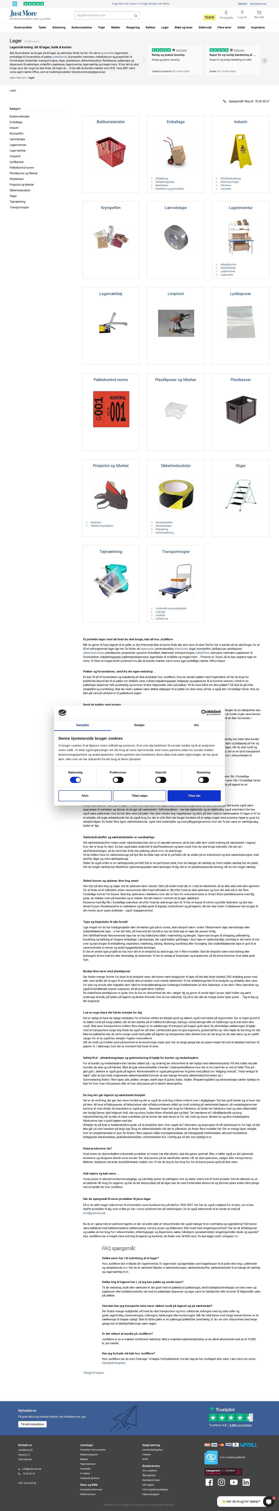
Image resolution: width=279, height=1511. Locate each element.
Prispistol (94, 522)
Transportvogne (19, 207)
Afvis (85, 795)
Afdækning (160, 178)
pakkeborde (60, 56)
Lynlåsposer (17, 161)
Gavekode (85, 1468)
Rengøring (133, 27)
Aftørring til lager (228, 181)
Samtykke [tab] (82, 725)
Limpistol (15, 156)
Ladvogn (159, 611)
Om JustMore (149, 1470)
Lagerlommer (226, 271)
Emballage (16, 122)
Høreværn (224, 188)
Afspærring (160, 529)
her (236, 1236)
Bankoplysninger (151, 1480)
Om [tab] (196, 725)
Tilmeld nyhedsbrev (32, 1424)
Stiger (13, 196)
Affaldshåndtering (229, 178)
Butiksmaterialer (20, 116)
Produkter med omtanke (93, 1450)
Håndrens (224, 185)
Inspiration (258, 27)
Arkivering (58, 27)
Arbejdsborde (227, 264)
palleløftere (202, 652)
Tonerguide (226, 17)
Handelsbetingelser (114, 1363)
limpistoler (181, 648)
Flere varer (224, 27)
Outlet (241, 27)
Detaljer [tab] (139, 725)
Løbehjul (159, 615)
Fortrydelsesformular (91, 1489)
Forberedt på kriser (90, 1478)
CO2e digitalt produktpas (155, 1489)
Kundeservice (258, 3)
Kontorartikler (23, 27)
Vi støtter (85, 1473)
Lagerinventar (18, 144)
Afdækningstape (163, 181)
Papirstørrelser (88, 1464)
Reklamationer (88, 1494)
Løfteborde (160, 618)
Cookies (146, 1454)
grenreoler (107, 53)
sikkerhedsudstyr (93, 652)
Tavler (42, 27)
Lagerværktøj (17, 150)
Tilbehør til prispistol (100, 525)
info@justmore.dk (94, 1213)
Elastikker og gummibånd (168, 188)
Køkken (150, 27)
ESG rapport (148, 1485)
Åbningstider (149, 1475)
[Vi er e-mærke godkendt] (15, 3)
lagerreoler (147, 648)
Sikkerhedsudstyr (20, 190)
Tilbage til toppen (93, 1372)
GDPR (145, 1459)
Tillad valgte (139, 795)
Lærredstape (17, 139)
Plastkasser (17, 178)
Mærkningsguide (89, 1454)
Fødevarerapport (150, 1494)
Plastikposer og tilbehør (24, 173)
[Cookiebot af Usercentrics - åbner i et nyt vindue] (204, 712)
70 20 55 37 (29, 1473)
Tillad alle (194, 795)
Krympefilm (17, 133)
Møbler (115, 27)
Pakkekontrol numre (22, 167)
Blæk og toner (184, 27)
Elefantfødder (227, 267)
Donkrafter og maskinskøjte (169, 608)
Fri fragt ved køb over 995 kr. (141, 3)
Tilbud (209, 17)
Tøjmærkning (17, 201)
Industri (14, 127)
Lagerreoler (225, 274)
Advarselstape (162, 525)
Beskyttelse (160, 185)
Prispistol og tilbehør (22, 184)
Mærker (242, 3)
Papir (101, 27)
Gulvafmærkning (163, 532)
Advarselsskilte (163, 522)
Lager (165, 27)
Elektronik (205, 27)
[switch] (118, 780)
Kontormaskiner (82, 27)
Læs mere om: (18, 77)
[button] (136, 15)
